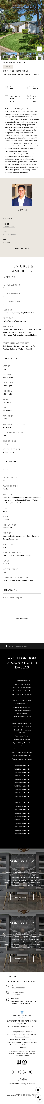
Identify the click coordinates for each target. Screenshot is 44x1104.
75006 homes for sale (22, 813)
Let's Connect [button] (22, 897)
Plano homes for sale (22, 736)
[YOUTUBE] (30, 1072)
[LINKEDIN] (25, 1072)
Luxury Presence (27, 1083)
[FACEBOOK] (14, 1072)
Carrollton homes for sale (22, 700)
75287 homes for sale (22, 793)
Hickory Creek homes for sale (22, 723)
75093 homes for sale (22, 789)
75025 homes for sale (22, 827)
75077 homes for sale (22, 830)
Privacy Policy (30, 1095)
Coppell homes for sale (22, 749)
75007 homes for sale (22, 779)
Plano (19, 1031)
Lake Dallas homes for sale (22, 716)
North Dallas (28, 1031)
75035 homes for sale (22, 820)
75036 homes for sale (22, 772)
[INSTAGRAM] (19, 1072)
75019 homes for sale (22, 833)
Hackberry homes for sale (22, 687)
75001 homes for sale (22, 823)
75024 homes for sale (22, 786)
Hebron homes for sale (22, 684)
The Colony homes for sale (22, 680)
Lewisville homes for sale (22, 691)
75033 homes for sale (22, 809)
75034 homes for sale (22, 782)
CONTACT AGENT (22, 249)
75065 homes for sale (22, 796)
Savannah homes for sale (22, 755)
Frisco (13, 1031)
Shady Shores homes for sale (22, 752)
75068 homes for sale (22, 803)
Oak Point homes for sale (22, 726)
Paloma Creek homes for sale (22, 759)
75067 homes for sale (22, 806)
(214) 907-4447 (9, 226)
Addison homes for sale (22, 739)
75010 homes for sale (22, 769)
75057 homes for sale (22, 776)
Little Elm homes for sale (22, 707)
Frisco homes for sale (22, 704)
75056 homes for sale (22, 765)
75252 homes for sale (22, 816)
